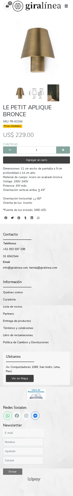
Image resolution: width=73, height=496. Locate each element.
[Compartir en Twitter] (12, 218)
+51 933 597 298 (14, 249)
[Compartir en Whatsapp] (38, 218)
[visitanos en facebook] (17, 415)
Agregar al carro (36, 160)
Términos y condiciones (18, 328)
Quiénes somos (13, 292)
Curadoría (9, 299)
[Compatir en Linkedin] (32, 218)
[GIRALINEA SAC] (37, 6)
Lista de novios (12, 307)
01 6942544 (10, 256)
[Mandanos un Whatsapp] (7, 415)
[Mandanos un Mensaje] (35, 415)
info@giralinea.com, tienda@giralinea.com (30, 268)
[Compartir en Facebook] (6, 218)
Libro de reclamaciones (18, 335)
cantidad (10, 144)
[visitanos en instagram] (26, 415)
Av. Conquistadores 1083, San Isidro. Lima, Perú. (33, 369)
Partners (8, 314)
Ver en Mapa (20, 378)
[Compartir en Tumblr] (25, 218)
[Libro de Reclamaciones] (36, 393)
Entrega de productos (17, 321)
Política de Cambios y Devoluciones (26, 342)
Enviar (13, 472)
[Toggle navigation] (66, 6)
